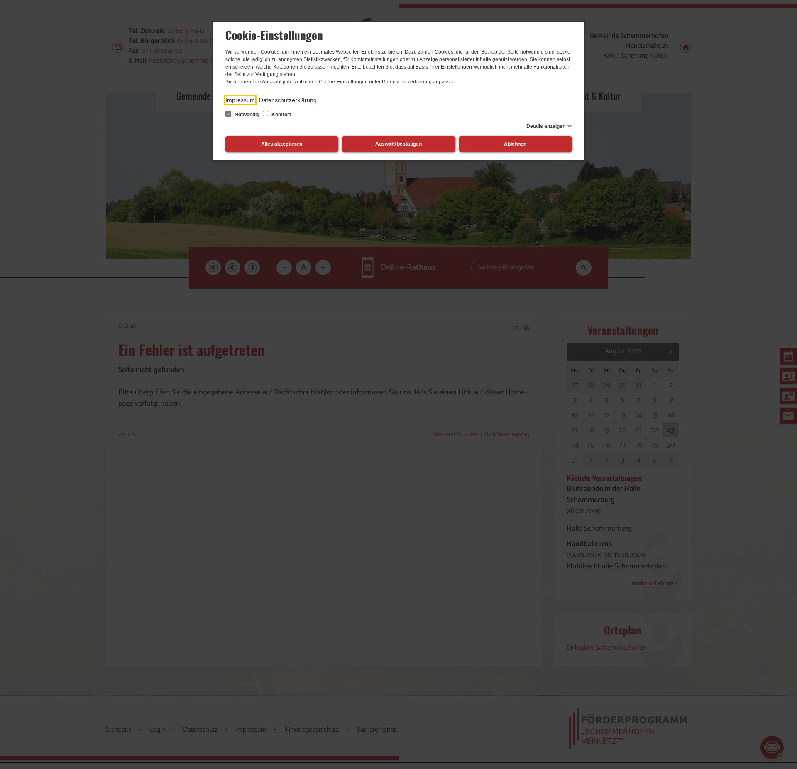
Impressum (240, 100)
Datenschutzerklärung (288, 100)
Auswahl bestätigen (398, 144)
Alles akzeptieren (281, 144)
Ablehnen (515, 144)
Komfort (280, 115)
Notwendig (247, 115)
